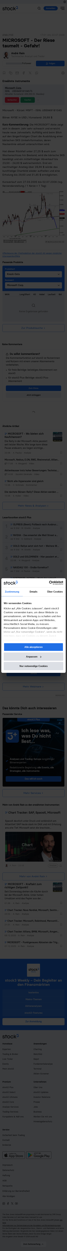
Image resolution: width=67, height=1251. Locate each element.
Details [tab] (34, 591)
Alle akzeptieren (33, 647)
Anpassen (31, 656)
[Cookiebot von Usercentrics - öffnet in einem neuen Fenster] (49, 583)
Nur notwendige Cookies (34, 666)
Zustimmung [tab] (12, 591)
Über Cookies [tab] (55, 591)
